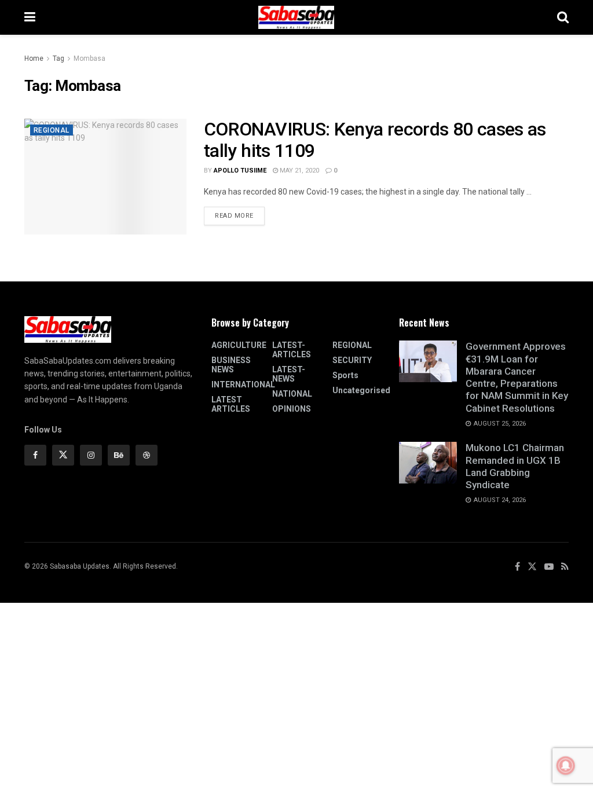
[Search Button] (563, 17)
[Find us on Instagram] (91, 455)
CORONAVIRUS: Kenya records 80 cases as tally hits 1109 (375, 140)
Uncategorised (361, 390)
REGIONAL (51, 130)
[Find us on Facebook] (35, 455)
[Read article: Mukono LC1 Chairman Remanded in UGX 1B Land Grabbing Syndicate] (428, 463)
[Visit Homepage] (296, 17)
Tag (58, 58)
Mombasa (89, 58)
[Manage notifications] (566, 765)
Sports (345, 375)
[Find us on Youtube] (549, 567)
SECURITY (352, 360)
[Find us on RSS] (565, 567)
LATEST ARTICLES (230, 404)
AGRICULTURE (238, 345)
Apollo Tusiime (240, 170)
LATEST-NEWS (288, 374)
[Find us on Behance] (119, 455)
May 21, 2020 (298, 170)
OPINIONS (291, 408)
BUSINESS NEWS (231, 365)
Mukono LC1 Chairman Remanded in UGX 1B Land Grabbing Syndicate (515, 466)
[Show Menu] (29, 17)
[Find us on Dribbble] (147, 455)
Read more (240, 213)
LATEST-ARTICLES (291, 349)
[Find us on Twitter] (63, 455)
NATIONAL (292, 393)
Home (33, 58)
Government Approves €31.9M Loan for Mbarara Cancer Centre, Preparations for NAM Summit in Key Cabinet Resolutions (517, 376)
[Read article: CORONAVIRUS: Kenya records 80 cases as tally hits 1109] (105, 177)
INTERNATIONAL (243, 384)
